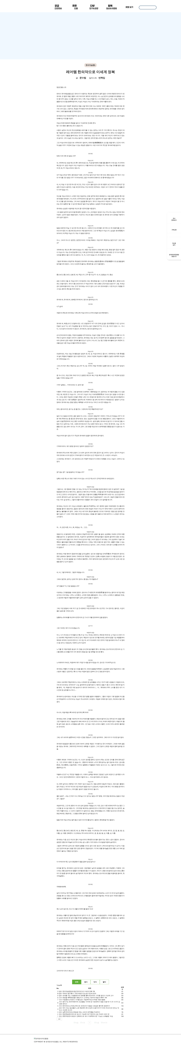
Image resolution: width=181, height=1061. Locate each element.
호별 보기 (129, 7)
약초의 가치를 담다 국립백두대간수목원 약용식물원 (84, 1000)
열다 (104, 982)
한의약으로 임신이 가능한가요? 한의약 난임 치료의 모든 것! (86, 1014)
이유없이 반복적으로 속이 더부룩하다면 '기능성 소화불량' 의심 (88, 1016)
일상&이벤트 (111, 7)
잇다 (95, 982)
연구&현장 (93, 7)
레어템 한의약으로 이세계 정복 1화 (79, 991)
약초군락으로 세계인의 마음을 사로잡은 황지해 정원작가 (86, 1006)
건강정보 (58, 7)
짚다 (85, 982)
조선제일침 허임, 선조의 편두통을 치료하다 (81, 1012)
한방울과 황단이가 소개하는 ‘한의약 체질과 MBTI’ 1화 (85, 997)
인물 (75, 7)
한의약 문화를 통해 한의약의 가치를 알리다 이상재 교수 (88, 995)
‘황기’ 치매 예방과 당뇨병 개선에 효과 (79, 993)
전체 (76, 982)
